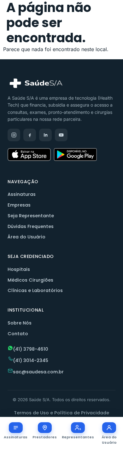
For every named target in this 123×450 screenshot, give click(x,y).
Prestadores (44, 437)
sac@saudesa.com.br (38, 372)
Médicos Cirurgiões (30, 280)
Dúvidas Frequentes (31, 226)
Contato (18, 333)
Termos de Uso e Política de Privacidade (61, 413)
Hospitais (19, 269)
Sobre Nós (20, 323)
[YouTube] (61, 135)
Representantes (78, 437)
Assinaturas (22, 194)
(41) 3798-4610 (30, 349)
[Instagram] (14, 135)
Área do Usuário (26, 237)
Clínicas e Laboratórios (35, 290)
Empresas (19, 205)
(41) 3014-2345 (30, 360)
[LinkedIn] (45, 135)
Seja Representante (31, 216)
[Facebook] (29, 135)
